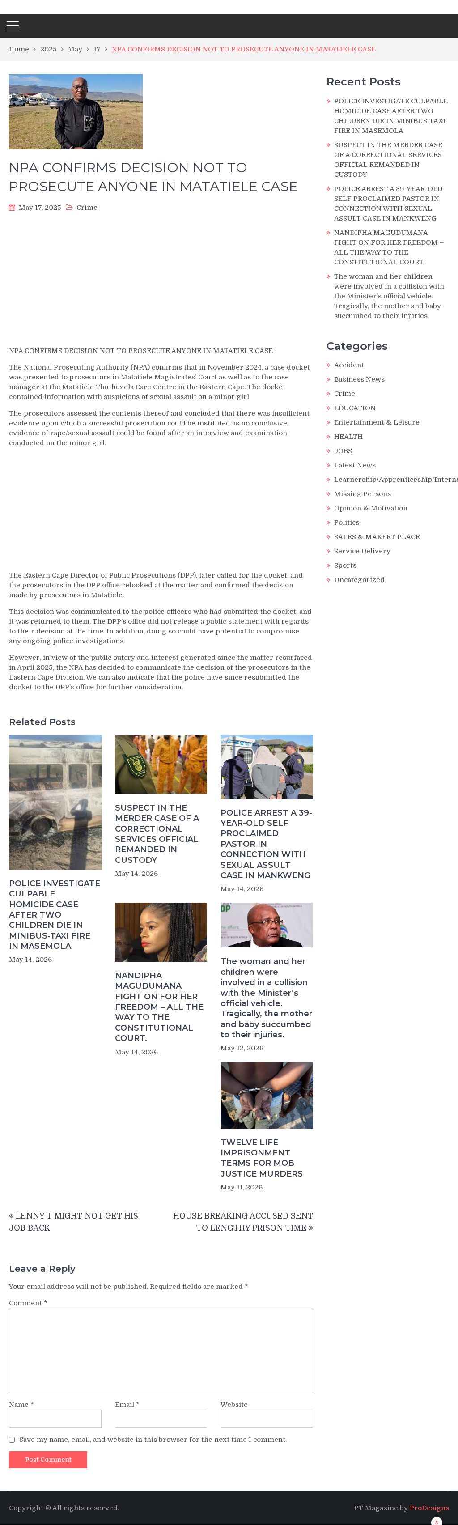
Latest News (355, 465)
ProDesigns (429, 1508)
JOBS (343, 451)
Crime (87, 208)
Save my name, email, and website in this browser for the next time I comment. (153, 1440)
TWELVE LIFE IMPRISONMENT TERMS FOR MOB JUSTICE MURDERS (262, 1158)
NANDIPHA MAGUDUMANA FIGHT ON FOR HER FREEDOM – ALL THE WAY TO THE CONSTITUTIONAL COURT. (159, 1007)
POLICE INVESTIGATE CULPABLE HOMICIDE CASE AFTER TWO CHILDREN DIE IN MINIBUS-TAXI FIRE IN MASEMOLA (54, 915)
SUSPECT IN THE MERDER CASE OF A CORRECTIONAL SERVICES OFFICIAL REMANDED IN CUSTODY (157, 834)
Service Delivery (362, 551)
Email (127, 1405)
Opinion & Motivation (370, 508)
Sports (345, 565)
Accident (349, 365)
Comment (28, 1303)
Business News (359, 379)
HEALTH (348, 437)
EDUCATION (355, 408)
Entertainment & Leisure (377, 422)
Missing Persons (362, 494)
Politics (346, 522)
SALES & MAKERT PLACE (377, 537)
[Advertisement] (161, 281)
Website (234, 1405)
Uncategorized (359, 580)
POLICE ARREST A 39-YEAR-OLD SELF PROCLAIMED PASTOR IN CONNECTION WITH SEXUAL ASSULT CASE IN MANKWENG (266, 844)
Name (21, 1405)
